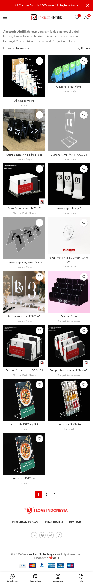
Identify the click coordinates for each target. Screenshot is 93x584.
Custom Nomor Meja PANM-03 (69, 154)
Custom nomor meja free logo (24, 154)
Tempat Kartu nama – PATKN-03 (68, 370)
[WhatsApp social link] (50, 535)
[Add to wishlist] (39, 61)
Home (7, 48)
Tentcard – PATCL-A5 (24, 478)
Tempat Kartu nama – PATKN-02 (24, 370)
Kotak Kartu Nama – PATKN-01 (24, 208)
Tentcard (24, 105)
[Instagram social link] (34, 535)
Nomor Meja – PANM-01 (68, 208)
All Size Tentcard (24, 100)
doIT (56, 558)
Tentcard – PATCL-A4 (69, 424)
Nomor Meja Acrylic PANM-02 (24, 262)
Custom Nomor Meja (68, 86)
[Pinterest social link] (42, 535)
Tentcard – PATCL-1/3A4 (24, 424)
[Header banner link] (40, 5)
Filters (85, 48)
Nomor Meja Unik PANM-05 (24, 316)
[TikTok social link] (59, 535)
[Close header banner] (87, 5)
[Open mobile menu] (5, 17)
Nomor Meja (69, 91)
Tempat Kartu (69, 316)
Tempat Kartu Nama (24, 213)
